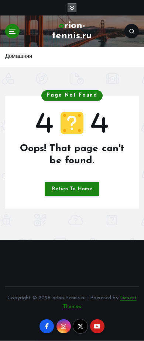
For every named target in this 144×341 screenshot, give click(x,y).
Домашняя (18, 56)
